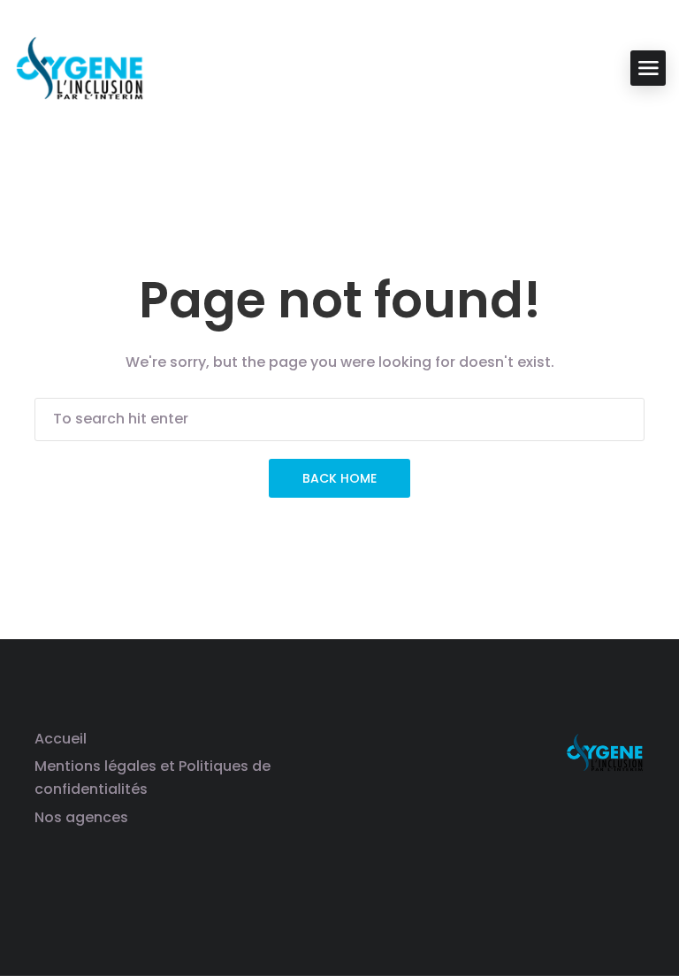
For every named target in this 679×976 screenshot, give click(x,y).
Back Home (339, 478)
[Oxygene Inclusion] (79, 67)
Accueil (60, 738)
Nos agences (81, 817)
